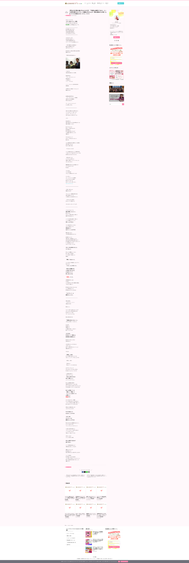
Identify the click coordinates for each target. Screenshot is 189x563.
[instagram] (116, 40)
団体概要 (78, 558)
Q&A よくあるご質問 (104, 558)
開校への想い (69, 535)
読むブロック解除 (68, 15)
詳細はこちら (116, 37)
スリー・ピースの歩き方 (71, 537)
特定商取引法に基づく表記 (85, 558)
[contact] (118, 40)
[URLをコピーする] (89, 472)
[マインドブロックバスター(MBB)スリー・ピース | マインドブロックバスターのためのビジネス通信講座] (73, 3)
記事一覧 (68, 544)
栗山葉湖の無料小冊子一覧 (72, 542)
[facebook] (115, 40)
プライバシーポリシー (93, 558)
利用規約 (98, 558)
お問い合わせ (110, 558)
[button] (82, 472)
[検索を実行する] (123, 104)
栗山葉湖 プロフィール (71, 540)
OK (119, 561)
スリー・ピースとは (70, 533)
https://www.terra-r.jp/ (69, 183)
